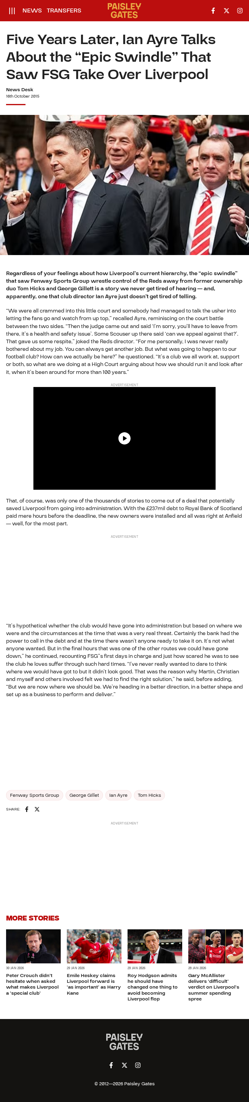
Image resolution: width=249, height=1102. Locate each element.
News (32, 10)
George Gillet (84, 795)
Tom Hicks (149, 795)
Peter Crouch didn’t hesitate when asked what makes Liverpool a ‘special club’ (32, 984)
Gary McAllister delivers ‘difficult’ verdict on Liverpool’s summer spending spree (213, 987)
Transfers (64, 10)
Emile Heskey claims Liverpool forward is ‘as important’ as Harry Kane (94, 984)
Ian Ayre (118, 795)
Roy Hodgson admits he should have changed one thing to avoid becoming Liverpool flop (153, 987)
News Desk (19, 89)
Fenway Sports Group (34, 795)
